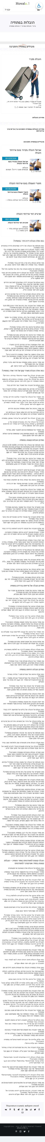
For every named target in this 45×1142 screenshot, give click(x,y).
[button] (39, 5)
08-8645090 (10, 189)
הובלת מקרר (35, 59)
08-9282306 (10, 158)
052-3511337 (11, 219)
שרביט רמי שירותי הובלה (28, 214)
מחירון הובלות (38, 117)
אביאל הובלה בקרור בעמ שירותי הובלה (25, 151)
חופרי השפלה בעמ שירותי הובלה (25, 183)
